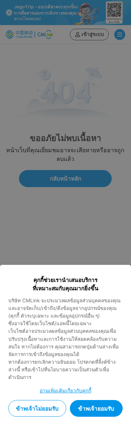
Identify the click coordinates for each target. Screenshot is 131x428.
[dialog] (65, 346)
